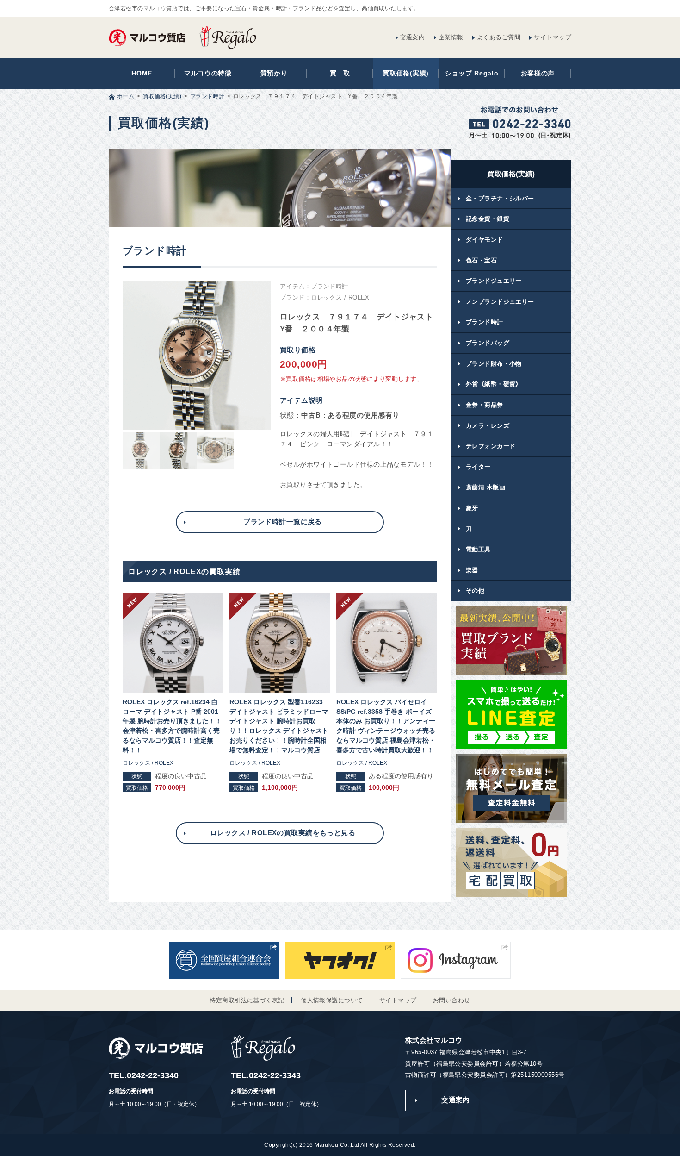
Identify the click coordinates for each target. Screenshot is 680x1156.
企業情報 (451, 37)
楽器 (472, 570)
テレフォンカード (490, 446)
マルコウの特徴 (208, 73)
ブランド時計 (207, 96)
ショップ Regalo (472, 73)
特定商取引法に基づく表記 (247, 1000)
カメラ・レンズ (487, 425)
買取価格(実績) (406, 73)
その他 (475, 590)
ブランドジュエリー (494, 280)
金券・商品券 (484, 404)
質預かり (274, 73)
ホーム (125, 96)
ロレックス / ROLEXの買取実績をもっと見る (282, 833)
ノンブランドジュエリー (500, 301)
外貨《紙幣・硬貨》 (494, 384)
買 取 (340, 73)
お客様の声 (538, 73)
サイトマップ (552, 37)
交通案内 (412, 37)
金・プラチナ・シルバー (500, 198)
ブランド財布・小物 (494, 363)
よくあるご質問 (498, 37)
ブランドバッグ (487, 342)
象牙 (472, 508)
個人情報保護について (332, 1000)
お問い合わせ (451, 1000)
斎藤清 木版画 (485, 487)
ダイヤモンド (484, 239)
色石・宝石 (481, 260)
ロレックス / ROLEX (340, 297)
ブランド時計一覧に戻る (282, 521)
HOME (141, 73)
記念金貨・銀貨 (487, 218)
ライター (478, 466)
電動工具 (478, 549)
